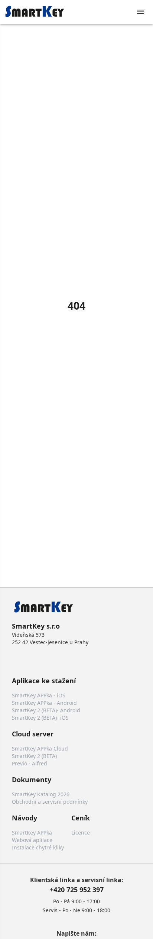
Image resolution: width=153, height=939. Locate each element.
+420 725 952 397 (77, 889)
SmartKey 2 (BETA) (34, 755)
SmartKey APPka (32, 832)
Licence (80, 832)
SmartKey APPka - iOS (38, 695)
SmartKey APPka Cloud (40, 748)
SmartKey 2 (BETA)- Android (46, 710)
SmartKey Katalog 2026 (40, 794)
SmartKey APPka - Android (44, 702)
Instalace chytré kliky (38, 847)
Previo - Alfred (29, 763)
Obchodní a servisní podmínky (50, 801)
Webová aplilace (32, 839)
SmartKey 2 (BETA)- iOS (40, 717)
